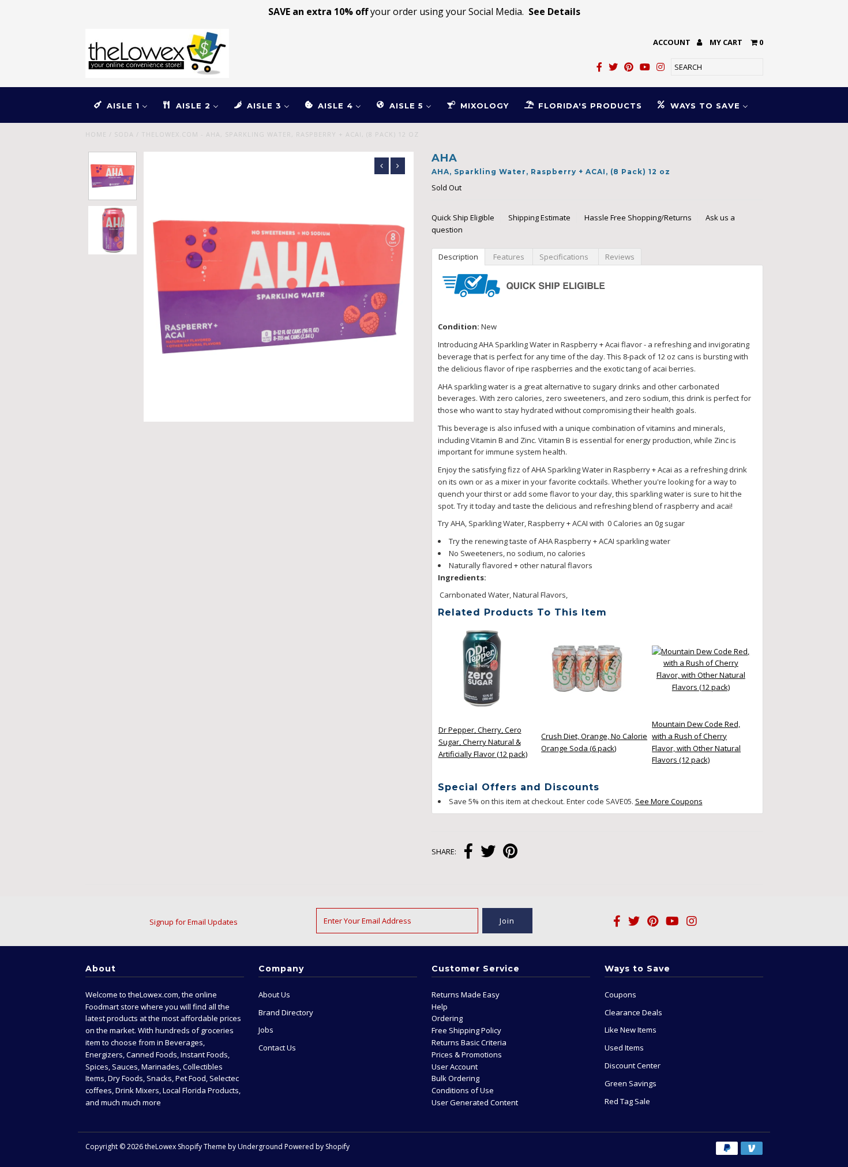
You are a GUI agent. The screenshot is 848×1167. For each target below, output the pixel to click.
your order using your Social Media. (424, 11)
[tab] (458, 256)
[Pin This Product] (510, 852)
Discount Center (633, 1065)
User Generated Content (474, 1102)
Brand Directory (285, 1012)
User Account (454, 1066)
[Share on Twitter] (488, 852)
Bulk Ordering (455, 1078)
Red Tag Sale (627, 1101)
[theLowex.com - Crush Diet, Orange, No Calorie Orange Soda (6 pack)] (587, 711)
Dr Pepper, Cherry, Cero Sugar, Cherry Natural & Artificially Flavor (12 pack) (482, 742)
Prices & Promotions (466, 1054)
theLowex (160, 1146)
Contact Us (277, 1047)
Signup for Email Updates (193, 922)
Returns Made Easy (465, 994)
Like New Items (630, 1030)
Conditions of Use (462, 1090)
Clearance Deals (633, 1012)
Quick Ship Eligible (462, 217)
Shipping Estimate (539, 217)
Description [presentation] (458, 257)
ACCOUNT (672, 42)
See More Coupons (669, 801)
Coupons (620, 994)
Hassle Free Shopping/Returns (638, 217)
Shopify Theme (202, 1146)
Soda (124, 134)
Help (439, 1006)
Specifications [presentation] (565, 257)
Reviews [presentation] (620, 257)
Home (96, 134)
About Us (274, 994)
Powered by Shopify (317, 1146)
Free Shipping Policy (466, 1030)
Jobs (265, 1030)
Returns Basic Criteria (468, 1042)
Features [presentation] (508, 257)
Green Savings (630, 1083)
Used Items (624, 1047)
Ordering (447, 1018)
